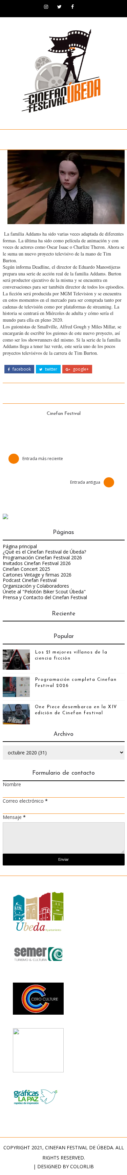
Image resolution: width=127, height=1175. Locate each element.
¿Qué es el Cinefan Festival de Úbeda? (44, 552)
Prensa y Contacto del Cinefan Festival (45, 597)
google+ (80, 369)
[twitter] (59, 7)
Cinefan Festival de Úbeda (79, 1147)
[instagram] (46, 7)
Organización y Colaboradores (36, 586)
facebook (21, 369)
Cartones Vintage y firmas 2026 (37, 574)
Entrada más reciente (42, 458)
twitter (50, 369)
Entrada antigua (85, 482)
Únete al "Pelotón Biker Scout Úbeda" (44, 591)
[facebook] (72, 7)
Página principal (20, 546)
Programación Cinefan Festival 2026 (42, 557)
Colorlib (82, 1166)
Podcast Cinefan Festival (30, 580)
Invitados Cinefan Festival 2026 (37, 563)
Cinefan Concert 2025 (26, 569)
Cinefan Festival (64, 413)
